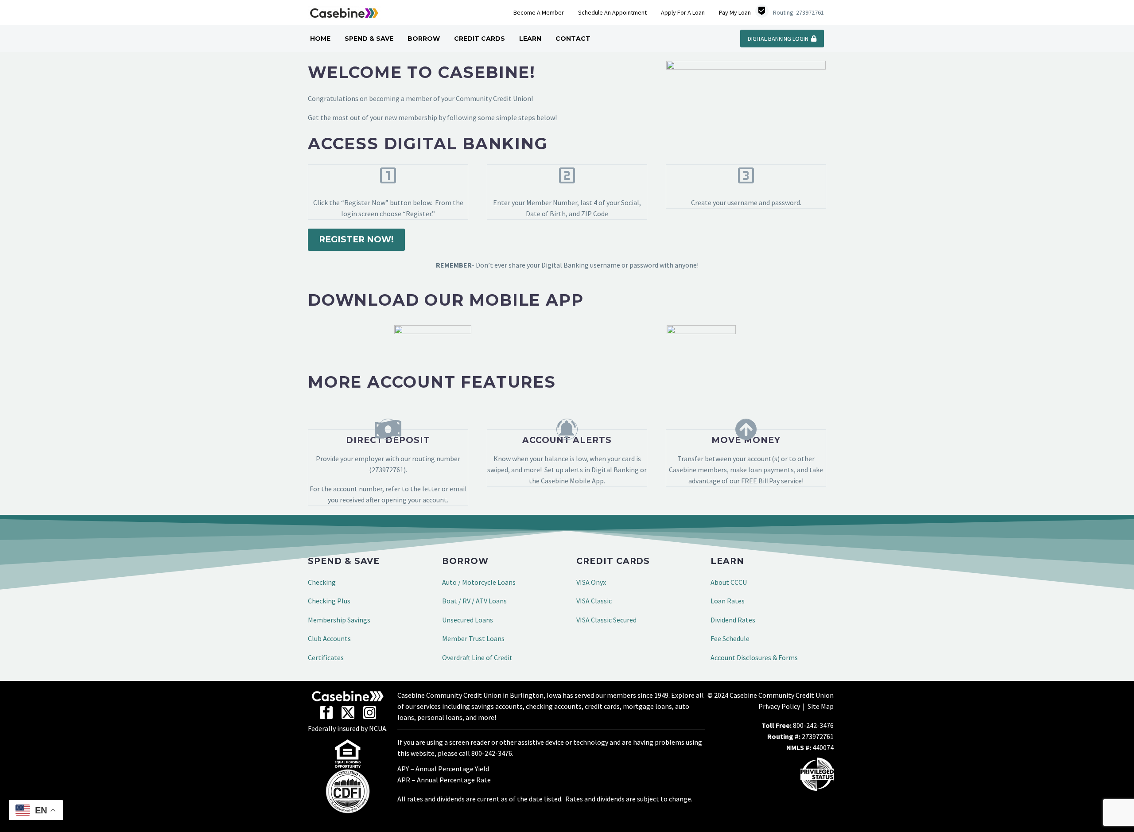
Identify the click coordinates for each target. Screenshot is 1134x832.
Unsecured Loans (467, 619)
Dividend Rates (733, 619)
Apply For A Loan (683, 12)
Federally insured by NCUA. (348, 728)
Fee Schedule (730, 638)
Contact (572, 39)
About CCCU (729, 582)
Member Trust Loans (473, 638)
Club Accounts (329, 638)
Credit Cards (479, 39)
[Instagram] (369, 712)
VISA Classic (594, 600)
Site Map (821, 706)
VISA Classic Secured (606, 619)
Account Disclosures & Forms (754, 657)
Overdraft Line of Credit (477, 657)
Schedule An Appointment (612, 12)
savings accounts (497, 706)
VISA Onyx (591, 582)
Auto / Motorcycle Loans (479, 582)
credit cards (602, 706)
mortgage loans (647, 706)
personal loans (439, 717)
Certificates (326, 657)
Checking (322, 582)
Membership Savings (339, 619)
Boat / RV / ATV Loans (474, 600)
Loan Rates (728, 600)
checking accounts (554, 706)
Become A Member (538, 12)
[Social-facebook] (326, 712)
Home (320, 39)
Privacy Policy (779, 706)
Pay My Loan (735, 12)
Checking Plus (329, 600)
